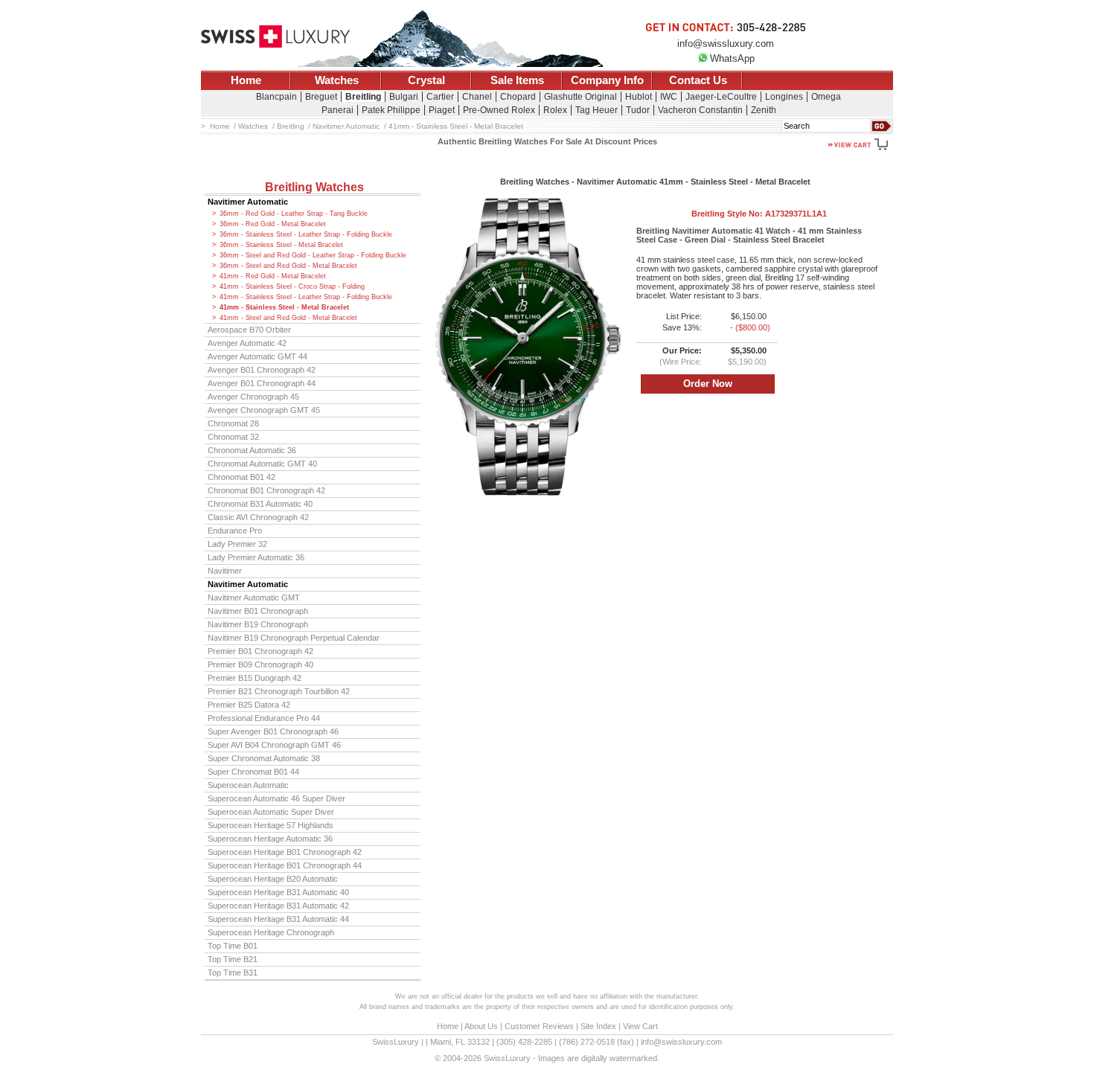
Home (246, 80)
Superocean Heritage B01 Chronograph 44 (285, 865)
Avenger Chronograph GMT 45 (264, 410)
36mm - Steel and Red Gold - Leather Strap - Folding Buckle (313, 255)
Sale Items (517, 80)
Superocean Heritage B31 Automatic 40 (278, 892)
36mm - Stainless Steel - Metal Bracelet (281, 245)
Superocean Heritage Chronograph (271, 932)
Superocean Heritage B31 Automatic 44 (278, 919)
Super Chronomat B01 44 (253, 771)
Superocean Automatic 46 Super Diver (276, 798)
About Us (481, 1026)
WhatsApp (732, 58)
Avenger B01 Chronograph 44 (262, 383)
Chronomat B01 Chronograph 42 (266, 490)
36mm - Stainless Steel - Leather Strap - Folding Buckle (306, 234)
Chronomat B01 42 (241, 477)
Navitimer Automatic (248, 201)
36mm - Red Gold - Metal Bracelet (273, 224)
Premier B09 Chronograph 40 (260, 664)
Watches (337, 80)
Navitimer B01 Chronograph (258, 610)
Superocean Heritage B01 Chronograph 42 (285, 852)
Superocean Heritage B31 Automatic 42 (278, 905)
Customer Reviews (539, 1026)
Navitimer (225, 570)
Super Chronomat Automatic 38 (264, 758)
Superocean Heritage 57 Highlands (270, 825)
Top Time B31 (232, 972)
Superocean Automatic (248, 785)
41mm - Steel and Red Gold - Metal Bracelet (288, 317)
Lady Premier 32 (237, 543)
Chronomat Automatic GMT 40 (262, 463)
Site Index (598, 1026)
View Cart (640, 1026)
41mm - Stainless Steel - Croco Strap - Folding (292, 286)
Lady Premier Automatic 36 (256, 557)
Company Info (607, 80)
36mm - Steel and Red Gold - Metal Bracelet (288, 265)
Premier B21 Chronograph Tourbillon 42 (279, 691)
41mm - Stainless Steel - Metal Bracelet (284, 307)
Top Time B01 (232, 945)
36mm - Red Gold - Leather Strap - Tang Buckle (294, 213)
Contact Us (698, 80)
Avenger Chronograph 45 (253, 396)
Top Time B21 (232, 959)
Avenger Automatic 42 (247, 343)
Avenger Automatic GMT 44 (257, 356)
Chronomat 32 (233, 436)
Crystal (426, 80)
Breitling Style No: (759, 213)
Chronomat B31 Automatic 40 (260, 503)
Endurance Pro (235, 530)
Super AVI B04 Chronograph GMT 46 (274, 744)
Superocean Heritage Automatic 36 (270, 838)
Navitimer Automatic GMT (254, 597)
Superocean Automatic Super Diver (271, 811)
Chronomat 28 (233, 423)
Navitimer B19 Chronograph (258, 624)
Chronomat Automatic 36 (252, 450)
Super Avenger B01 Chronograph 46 (273, 731)
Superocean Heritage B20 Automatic (273, 878)
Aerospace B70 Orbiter (249, 329)
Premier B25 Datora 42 (249, 704)
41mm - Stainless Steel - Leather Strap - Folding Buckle (306, 297)
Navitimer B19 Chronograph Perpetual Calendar (294, 637)
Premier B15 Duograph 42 (254, 677)
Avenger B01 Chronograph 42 (262, 369)
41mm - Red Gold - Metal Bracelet (273, 276)
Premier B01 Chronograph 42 (260, 651)
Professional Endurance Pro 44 (264, 718)
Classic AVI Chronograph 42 (258, 517)
